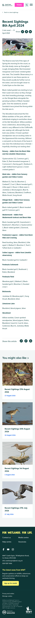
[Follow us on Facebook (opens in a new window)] (3, 549)
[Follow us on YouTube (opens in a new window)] (8, 549)
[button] (22, 31)
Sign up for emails (10, 583)
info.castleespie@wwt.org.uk (12, 561)
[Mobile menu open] (31, 5)
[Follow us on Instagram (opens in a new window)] (13, 549)
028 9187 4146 (7, 563)
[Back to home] (29, 602)
